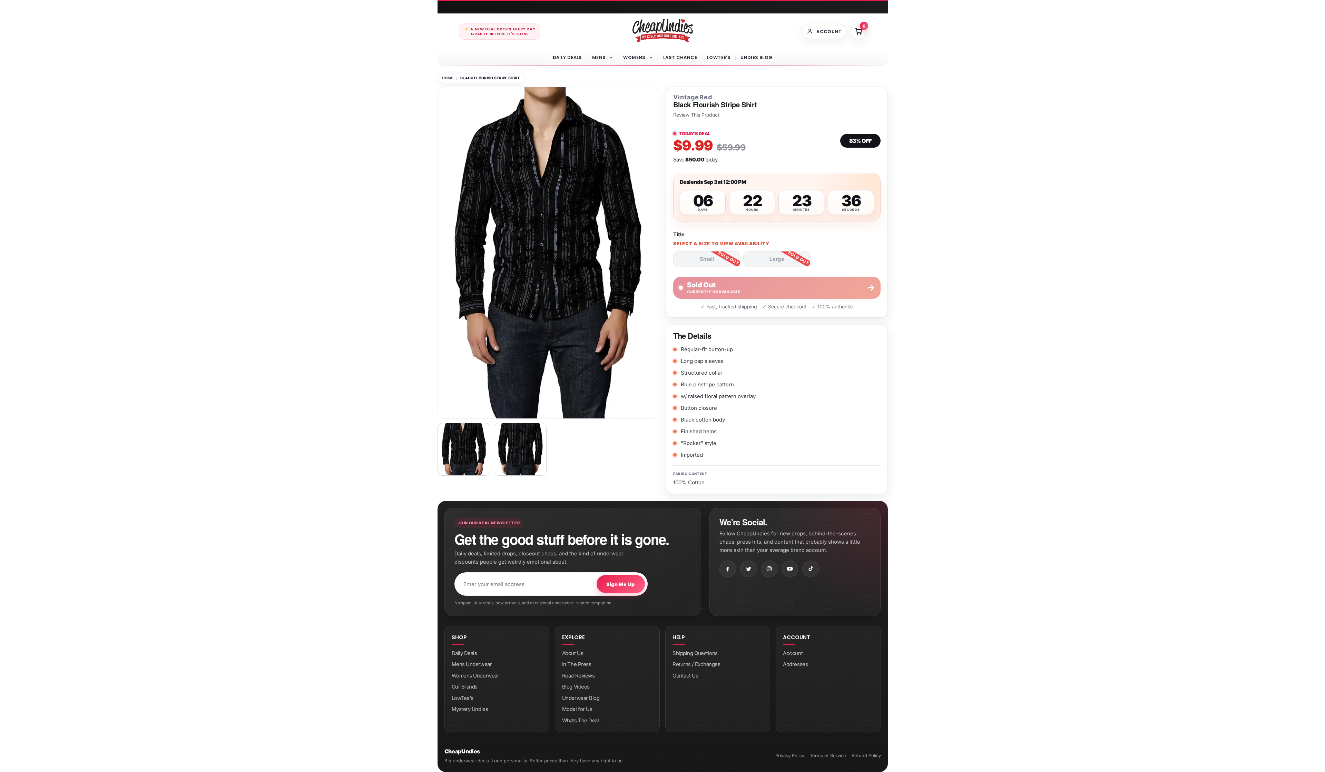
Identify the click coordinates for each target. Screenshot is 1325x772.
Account (793, 653)
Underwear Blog (581, 698)
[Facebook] (727, 569)
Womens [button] (634, 57)
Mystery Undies (470, 709)
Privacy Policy (789, 755)
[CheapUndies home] (662, 30)
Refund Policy (866, 755)
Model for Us (577, 709)
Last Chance (680, 57)
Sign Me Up (620, 584)
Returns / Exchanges (696, 664)
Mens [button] (599, 57)
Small (707, 259)
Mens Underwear (472, 664)
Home (447, 78)
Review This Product (696, 115)
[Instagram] (769, 569)
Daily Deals (567, 57)
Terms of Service (828, 755)
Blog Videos (576, 686)
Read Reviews (578, 675)
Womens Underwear (475, 675)
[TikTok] (810, 569)
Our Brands (465, 686)
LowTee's (718, 57)
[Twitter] (748, 569)
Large (776, 259)
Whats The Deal (580, 720)
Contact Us (685, 675)
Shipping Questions (695, 653)
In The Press (576, 664)
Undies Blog (756, 57)
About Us (572, 653)
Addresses (795, 664)
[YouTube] (790, 569)
